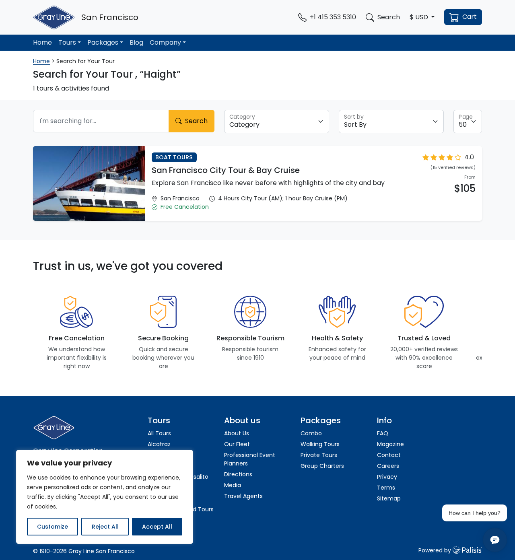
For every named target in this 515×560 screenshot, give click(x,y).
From (470, 177)
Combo (311, 433)
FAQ (382, 433)
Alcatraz (159, 444)
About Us (236, 433)
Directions (238, 474)
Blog (136, 42)
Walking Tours (320, 444)
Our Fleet (237, 444)
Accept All (157, 527)
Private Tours (319, 455)
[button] (422, 17)
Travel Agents (243, 496)
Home (42, 42)
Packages (102, 42)
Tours (67, 42)
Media (232, 485)
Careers (388, 466)
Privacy (387, 477)
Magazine (390, 444)
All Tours (159, 433)
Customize (52, 527)
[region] (104, 497)
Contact (389, 455)
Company (165, 42)
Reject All (105, 527)
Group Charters (322, 466)
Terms (386, 488)
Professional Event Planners (249, 459)
